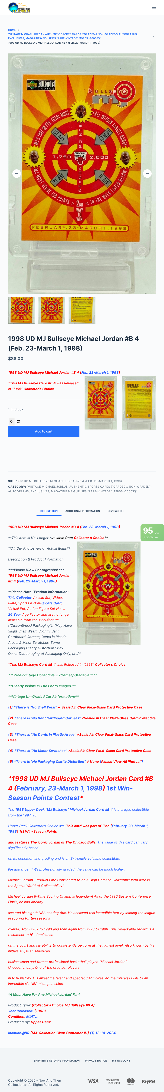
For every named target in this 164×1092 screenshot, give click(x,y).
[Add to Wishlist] (12, 422)
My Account (121, 1060)
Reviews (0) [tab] (116, 511)
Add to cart (44, 431)
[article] (82, 931)
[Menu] (154, 7)
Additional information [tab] (82, 511)
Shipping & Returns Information (57, 1060)
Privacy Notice (96, 1060)
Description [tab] (49, 511)
